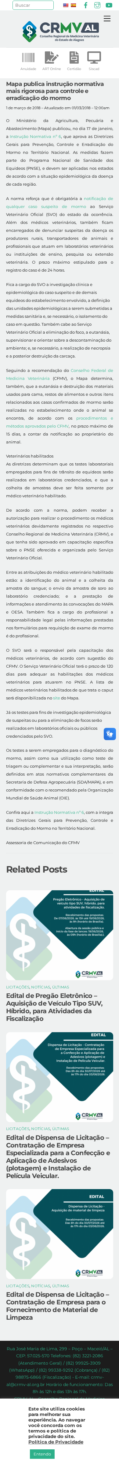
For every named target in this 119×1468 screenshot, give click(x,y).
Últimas (60, 987)
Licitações (17, 987)
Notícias (40, 987)
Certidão (74, 69)
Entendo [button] (42, 1453)
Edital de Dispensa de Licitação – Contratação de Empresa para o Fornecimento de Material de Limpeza (57, 1306)
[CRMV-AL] (61, 39)
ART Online (51, 69)
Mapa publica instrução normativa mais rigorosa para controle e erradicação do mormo (55, 91)
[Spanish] (73, 5)
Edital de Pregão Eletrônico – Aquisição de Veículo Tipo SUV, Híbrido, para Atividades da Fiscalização (54, 1007)
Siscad (94, 69)
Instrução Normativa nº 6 (35, 136)
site (56, 697)
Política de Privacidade (55, 1442)
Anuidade (28, 69)
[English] (65, 5)
